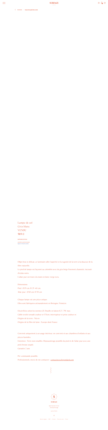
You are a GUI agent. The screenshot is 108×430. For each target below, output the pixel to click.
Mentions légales (43, 419)
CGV (49, 419)
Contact (54, 419)
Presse (66, 419)
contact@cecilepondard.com (62, 360)
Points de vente (60, 419)
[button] (3, 2)
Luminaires (19, 10)
